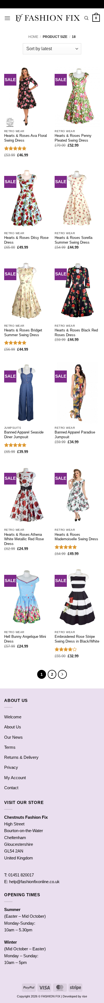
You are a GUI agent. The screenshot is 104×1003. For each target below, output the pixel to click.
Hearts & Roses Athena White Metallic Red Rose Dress (24, 539)
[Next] (62, 674)
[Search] (86, 18)
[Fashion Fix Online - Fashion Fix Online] (47, 18)
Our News (13, 737)
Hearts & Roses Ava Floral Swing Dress (25, 138)
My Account (15, 777)
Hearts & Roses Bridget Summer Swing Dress (23, 332)
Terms (10, 747)
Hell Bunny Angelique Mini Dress (25, 638)
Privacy (11, 767)
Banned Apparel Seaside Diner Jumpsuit (24, 434)
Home (33, 37)
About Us (12, 727)
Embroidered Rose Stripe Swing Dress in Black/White (77, 638)
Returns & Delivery (21, 757)
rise (84, 996)
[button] (7, 18)
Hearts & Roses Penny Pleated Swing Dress (73, 138)
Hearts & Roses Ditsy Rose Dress (26, 240)
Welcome (12, 716)
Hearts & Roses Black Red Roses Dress (76, 332)
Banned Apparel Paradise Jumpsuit (75, 434)
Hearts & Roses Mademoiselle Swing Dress (76, 536)
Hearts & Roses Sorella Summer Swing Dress (73, 240)
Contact (11, 787)
